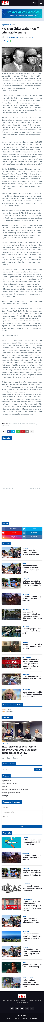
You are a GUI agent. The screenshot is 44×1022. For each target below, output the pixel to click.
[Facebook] (4, 41)
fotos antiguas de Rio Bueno (11, 793)
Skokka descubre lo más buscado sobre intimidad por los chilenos (32, 842)
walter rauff (5, 426)
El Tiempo (5, 796)
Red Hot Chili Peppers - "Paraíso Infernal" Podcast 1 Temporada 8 (32, 888)
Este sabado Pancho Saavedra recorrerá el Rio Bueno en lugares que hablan (32, 569)
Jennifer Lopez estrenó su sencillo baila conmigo (32, 966)
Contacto (24, 1019)
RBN (24, 1015)
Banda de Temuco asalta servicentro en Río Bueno (32, 678)
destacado (21, 424)
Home (9, 1019)
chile (14, 25)
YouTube (16, 1019)
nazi (27, 424)
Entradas (8, 710)
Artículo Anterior (8, 488)
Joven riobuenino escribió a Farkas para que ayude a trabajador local (32, 694)
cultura (14, 424)
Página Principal (7, 25)
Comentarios (9, 711)
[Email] (27, 431)
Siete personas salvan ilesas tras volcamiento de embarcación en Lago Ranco (32, 937)
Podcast (4, 787)
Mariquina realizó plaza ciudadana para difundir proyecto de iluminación (32, 583)
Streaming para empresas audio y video (15, 790)
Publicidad (33, 1019)
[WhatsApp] (10, 41)
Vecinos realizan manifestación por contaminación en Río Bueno (31, 983)
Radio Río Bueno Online (9, 784)
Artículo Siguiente (35, 488)
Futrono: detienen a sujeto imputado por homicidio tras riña (32, 646)
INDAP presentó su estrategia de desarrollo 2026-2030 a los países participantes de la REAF (20, 749)
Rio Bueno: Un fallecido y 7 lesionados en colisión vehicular (32, 599)
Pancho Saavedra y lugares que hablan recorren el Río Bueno (31, 552)
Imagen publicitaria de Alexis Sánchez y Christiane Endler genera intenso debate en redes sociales (32, 906)
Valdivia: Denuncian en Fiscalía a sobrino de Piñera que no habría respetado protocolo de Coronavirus (31, 664)
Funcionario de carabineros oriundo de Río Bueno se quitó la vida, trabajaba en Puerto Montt (32, 616)
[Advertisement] (17, 505)
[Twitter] (7, 41)
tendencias (32, 424)
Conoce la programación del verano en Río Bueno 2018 (32, 631)
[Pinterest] (22, 431)
